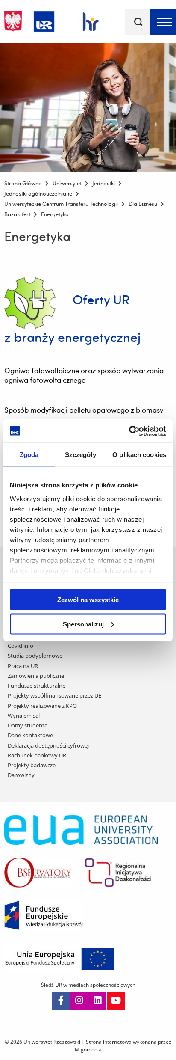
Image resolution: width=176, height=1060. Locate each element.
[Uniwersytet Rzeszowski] (44, 20)
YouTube (116, 1001)
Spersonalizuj (83, 623)
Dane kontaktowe (30, 735)
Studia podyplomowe (35, 655)
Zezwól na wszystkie (88, 599)
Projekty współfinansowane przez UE (54, 695)
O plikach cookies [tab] (139, 454)
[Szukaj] (138, 22)
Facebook (61, 1001)
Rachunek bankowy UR (37, 755)
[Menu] (163, 22)
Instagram (79, 1001)
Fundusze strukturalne (36, 685)
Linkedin (97, 1001)
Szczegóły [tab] (80, 454)
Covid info (20, 646)
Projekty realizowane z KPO (42, 706)
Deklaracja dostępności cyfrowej (48, 745)
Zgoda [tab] (29, 454)
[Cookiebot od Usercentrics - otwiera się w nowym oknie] (128, 430)
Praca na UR (23, 666)
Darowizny (21, 775)
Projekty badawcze (32, 765)
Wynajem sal (24, 715)
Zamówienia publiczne (36, 676)
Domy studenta (27, 725)
